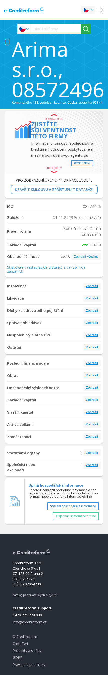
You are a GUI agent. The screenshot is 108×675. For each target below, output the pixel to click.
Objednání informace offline (76, 516)
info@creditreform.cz (30, 622)
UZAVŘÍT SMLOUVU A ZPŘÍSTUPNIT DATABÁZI (54, 189)
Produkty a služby (27, 650)
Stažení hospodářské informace (73, 506)
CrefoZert (20, 643)
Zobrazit (92, 286)
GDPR (17, 657)
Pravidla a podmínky (29, 664)
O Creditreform (25, 636)
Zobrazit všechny (86, 256)
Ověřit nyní (82, 163)
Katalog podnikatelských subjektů (35, 595)
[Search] (86, 29)
